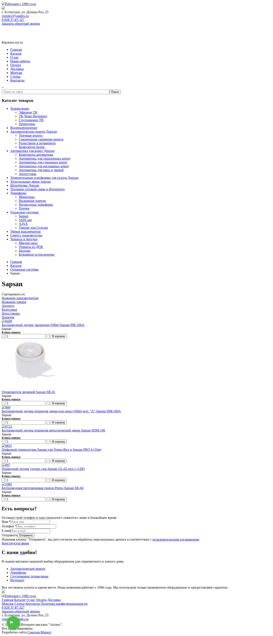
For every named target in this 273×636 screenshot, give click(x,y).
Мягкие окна (28, 243)
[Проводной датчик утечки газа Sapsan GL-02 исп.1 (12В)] (6, 465)
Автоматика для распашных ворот (44, 166)
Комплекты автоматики (36, 154)
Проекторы (27, 124)
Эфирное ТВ (28, 112)
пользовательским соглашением (175, 539)
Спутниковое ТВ (31, 120)
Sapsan (23, 216)
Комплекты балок (32, 147)
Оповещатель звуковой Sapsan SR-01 (28, 392)
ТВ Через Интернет (33, 116)
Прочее (24, 208)
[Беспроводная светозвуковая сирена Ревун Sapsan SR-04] (7, 484)
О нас (14, 57)
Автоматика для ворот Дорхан (32, 151)
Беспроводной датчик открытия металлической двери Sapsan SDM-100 (53, 430)
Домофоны (18, 193)
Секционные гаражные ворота (41, 139)
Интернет (17, 580)
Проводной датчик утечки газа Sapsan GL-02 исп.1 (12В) (43, 469)
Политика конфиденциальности (64, 603)
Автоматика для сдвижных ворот (43, 162)
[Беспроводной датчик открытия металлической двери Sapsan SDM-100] (7, 426)
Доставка (17, 69)
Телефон (9, 526)
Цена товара (11, 313)
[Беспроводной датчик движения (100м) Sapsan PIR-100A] (7, 321)
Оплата (15, 65)
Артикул (8, 306)
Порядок (8, 317)
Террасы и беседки (24, 239)
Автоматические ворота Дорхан (33, 131)
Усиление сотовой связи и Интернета (37, 189)
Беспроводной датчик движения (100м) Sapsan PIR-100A (43, 325)
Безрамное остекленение (37, 254)
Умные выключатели (25, 231)
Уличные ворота (30, 135)
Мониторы (27, 197)
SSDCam (25, 220)
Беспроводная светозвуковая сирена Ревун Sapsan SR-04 (42, 488)
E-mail (6, 530)
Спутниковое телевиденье (29, 576)
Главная (16, 49)
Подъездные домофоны (36, 204)
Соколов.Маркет (39, 632)
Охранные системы (24, 212)
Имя (6, 522)
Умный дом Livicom (33, 227)
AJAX (23, 224)
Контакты (17, 80)
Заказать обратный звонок (21, 23)
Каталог (16, 53)
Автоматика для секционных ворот (44, 158)
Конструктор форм (15, 543)
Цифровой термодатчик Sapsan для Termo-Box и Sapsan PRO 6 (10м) (51, 449)
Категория (9, 309)
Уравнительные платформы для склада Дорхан (44, 177)
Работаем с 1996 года (20, 4)
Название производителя (20, 298)
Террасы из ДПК (31, 247)
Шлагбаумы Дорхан (24, 185)
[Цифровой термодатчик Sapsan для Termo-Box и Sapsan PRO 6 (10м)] (7, 446)
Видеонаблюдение (23, 128)
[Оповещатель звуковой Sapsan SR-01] (34, 388)
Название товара (14, 302)
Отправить (9, 535)
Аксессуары (27, 174)
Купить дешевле (11, 332)
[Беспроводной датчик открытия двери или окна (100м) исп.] (6, 407)
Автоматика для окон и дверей (41, 170)
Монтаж (16, 72)
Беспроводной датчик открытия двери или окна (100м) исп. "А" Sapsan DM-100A (61, 411)
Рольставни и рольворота (37, 143)
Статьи (15, 76)
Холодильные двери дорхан (30, 181)
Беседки (24, 250)
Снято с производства (26, 235)
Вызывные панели (32, 201)
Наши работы (20, 61)
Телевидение (19, 108)
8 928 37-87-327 (13, 20)
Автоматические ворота (27, 568)
